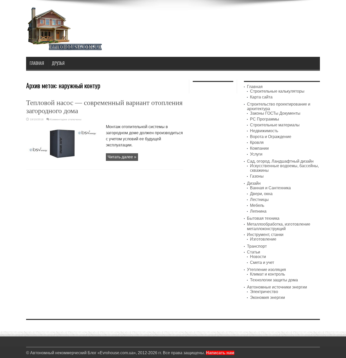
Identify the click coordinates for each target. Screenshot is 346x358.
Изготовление (263, 239)
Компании (259, 148)
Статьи (253, 252)
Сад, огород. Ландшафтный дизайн (280, 161)
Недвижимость (264, 131)
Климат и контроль (267, 274)
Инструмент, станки (265, 234)
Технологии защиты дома (274, 280)
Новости (258, 256)
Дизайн (254, 183)
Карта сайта (261, 97)
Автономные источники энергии (277, 287)
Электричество (264, 291)
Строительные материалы (275, 125)
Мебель (257, 205)
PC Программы (264, 119)
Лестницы (259, 199)
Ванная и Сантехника (270, 188)
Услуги (256, 154)
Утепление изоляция (266, 269)
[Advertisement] (228, 19)
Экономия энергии (267, 297)
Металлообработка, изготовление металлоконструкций (278, 226)
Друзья (58, 63)
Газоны (257, 176)
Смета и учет (262, 262)
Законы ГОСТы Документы (275, 113)
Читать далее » (122, 157)
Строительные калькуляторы (277, 91)
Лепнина (258, 211)
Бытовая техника (263, 218)
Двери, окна (261, 194)
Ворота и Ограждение (270, 136)
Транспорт (257, 246)
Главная (37, 63)
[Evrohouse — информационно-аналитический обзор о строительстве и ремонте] (64, 47)
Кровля (257, 142)
